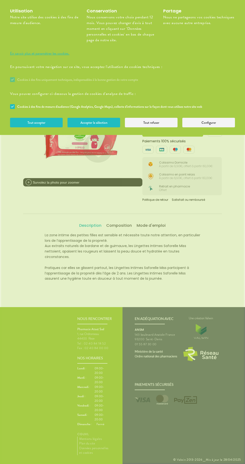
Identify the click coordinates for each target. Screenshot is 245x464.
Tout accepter (36, 122)
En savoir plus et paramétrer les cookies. (39, 53)
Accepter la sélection (93, 122)
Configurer (208, 122)
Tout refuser (151, 122)
